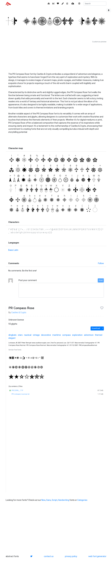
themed (98, 335)
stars (20, 335)
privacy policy (71, 556)
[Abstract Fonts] (8, 3)
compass (66, 335)
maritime (56, 335)
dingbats (12, 335)
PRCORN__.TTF (17, 390)
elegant (11, 338)
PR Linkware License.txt (20, 394)
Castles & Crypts (18, 312)
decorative (46, 335)
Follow (101, 263)
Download (96, 328)
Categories (82, 500)
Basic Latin (13, 250)
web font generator (97, 556)
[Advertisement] (56, 56)
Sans (48, 500)
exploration (77, 335)
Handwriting (63, 500)
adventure (88, 335)
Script (54, 500)
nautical (27, 335)
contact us (49, 556)
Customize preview (99, 42)
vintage (36, 335)
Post (101, 280)
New (43, 500)
